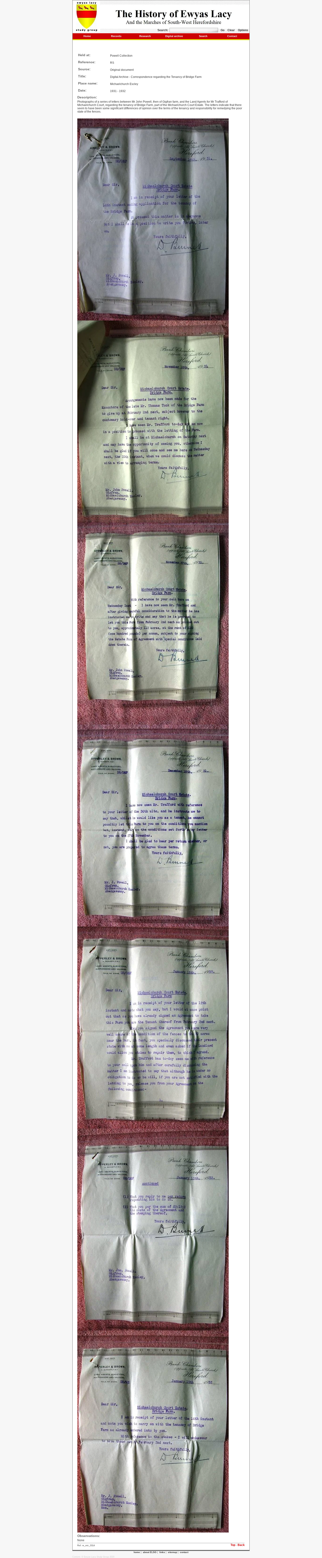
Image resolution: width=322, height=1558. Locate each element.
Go (222, 30)
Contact (232, 36)
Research (145, 36)
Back (241, 1545)
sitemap (172, 1552)
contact (184, 1552)
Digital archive (174, 36)
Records (116, 36)
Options (243, 30)
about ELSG (150, 1552)
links (162, 1552)
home (137, 1552)
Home (87, 36)
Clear (231, 30)
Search (203, 36)
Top (233, 1545)
